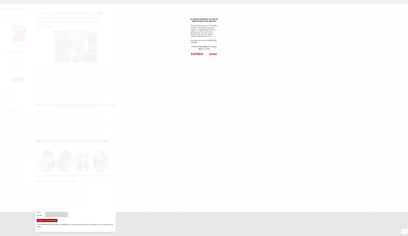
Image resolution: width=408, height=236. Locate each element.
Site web (39, 215)
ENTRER (197, 54)
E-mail (39, 212)
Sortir (213, 54)
